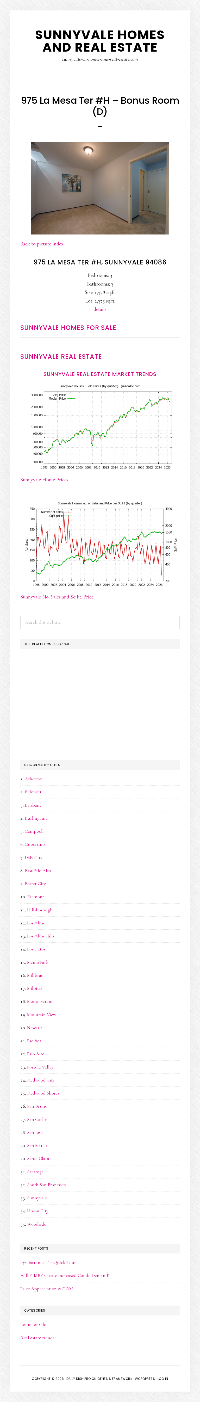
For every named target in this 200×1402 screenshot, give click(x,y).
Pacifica (34, 1040)
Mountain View (41, 1014)
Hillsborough (40, 910)
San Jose (35, 1132)
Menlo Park (37, 962)
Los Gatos (36, 949)
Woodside (36, 1224)
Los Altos (36, 923)
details (100, 309)
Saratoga (35, 1172)
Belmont (33, 792)
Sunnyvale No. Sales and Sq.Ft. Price (56, 597)
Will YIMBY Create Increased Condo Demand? (65, 1275)
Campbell (34, 831)
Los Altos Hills (40, 936)
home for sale (33, 1324)
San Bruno (37, 1106)
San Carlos (37, 1119)
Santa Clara (38, 1158)
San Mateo (37, 1145)
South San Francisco (46, 1185)
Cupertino (35, 844)
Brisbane (33, 805)
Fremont (35, 896)
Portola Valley (40, 1067)
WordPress (145, 1378)
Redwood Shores (43, 1093)
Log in (163, 1378)
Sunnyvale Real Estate (61, 356)
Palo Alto (36, 1054)
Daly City (33, 857)
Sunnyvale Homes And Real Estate (100, 41)
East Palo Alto (38, 870)
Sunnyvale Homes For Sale (68, 327)
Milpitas (34, 988)
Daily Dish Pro (78, 1378)
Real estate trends (37, 1338)
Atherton (34, 779)
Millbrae (35, 975)
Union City (37, 1211)
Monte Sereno (40, 1001)
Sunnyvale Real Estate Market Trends (100, 374)
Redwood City (41, 1080)
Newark (34, 1027)
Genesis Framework (115, 1378)
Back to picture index (42, 244)
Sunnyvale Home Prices (44, 480)
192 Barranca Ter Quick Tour (48, 1262)
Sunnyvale (37, 1198)
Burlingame (36, 818)
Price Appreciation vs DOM (46, 1289)
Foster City (35, 883)
